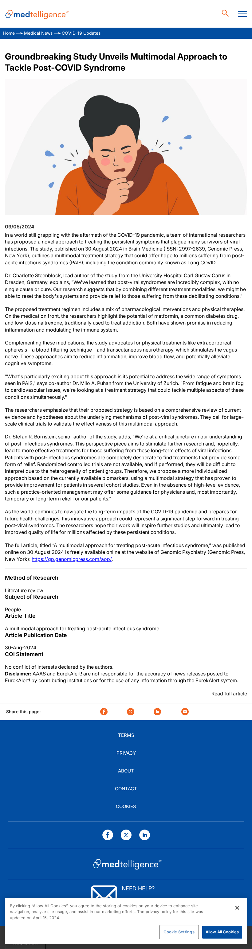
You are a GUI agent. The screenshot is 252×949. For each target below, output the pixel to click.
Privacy (126, 753)
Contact (126, 788)
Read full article (229, 693)
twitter (130, 711)
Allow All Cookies (222, 931)
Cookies (126, 806)
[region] (126, 921)
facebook (103, 711)
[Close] (237, 908)
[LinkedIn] (144, 835)
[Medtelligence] (37, 14)
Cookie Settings (179, 931)
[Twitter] (126, 835)
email (185, 711)
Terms (126, 735)
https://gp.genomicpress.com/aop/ (72, 559)
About (126, 771)
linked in (157, 711)
